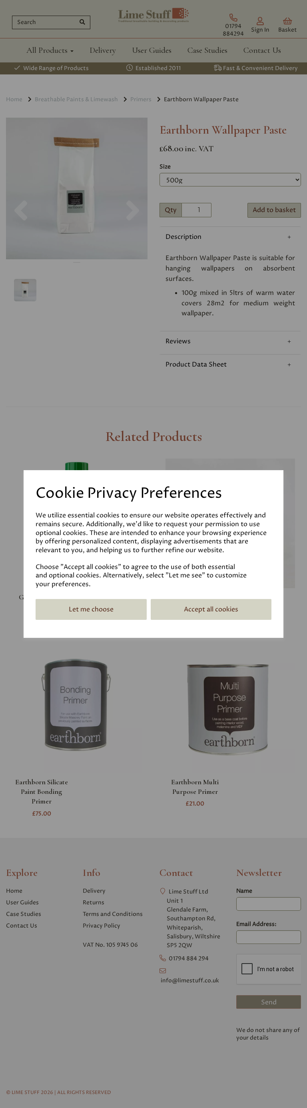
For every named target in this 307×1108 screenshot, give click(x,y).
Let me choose (91, 609)
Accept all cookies (211, 609)
